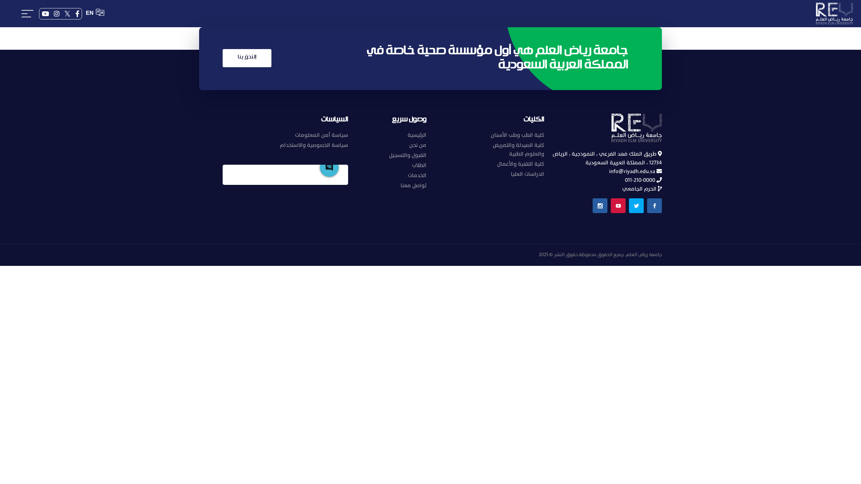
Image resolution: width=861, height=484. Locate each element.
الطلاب (419, 165)
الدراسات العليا (527, 174)
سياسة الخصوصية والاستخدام (314, 145)
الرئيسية (417, 135)
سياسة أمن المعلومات (321, 135)
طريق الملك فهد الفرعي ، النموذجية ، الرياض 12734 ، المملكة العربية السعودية (607, 158)
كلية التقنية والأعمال (520, 164)
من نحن (417, 145)
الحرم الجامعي (640, 189)
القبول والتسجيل (407, 155)
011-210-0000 (641, 180)
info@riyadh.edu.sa (633, 171)
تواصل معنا (413, 185)
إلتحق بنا (247, 57)
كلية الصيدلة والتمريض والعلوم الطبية (518, 149)
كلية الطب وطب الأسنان (517, 135)
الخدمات (417, 175)
